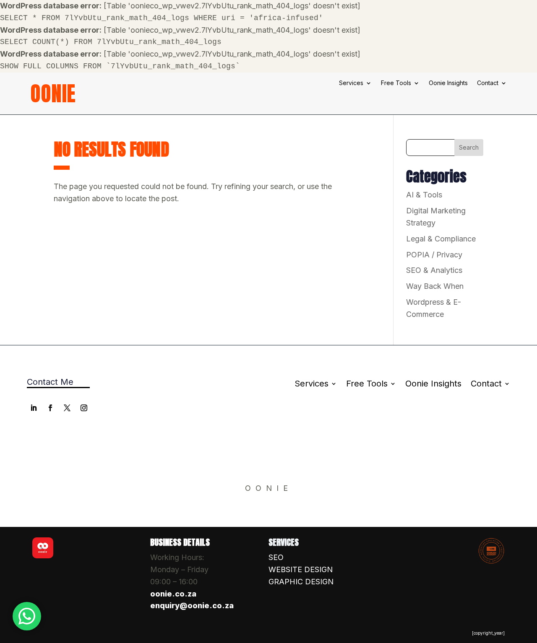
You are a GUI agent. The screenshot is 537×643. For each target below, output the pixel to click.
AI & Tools (424, 194)
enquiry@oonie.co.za (192, 605)
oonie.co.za (173, 593)
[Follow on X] (67, 408)
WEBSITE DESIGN (300, 569)
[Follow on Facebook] (50, 408)
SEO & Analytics (434, 270)
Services (351, 83)
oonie (53, 93)
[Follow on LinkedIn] (33, 408)
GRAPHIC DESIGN (301, 581)
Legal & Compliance (441, 238)
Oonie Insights (448, 83)
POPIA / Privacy (434, 254)
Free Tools (396, 83)
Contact (487, 83)
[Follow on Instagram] (84, 408)
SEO (276, 557)
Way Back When (435, 286)
